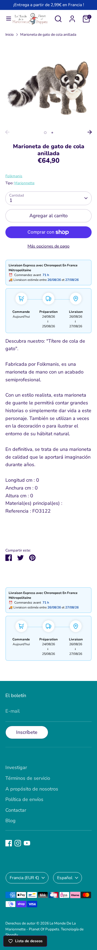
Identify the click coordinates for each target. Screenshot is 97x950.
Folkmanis (13, 176)
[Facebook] (8, 843)
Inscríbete (26, 732)
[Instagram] (18, 843)
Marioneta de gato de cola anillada (48, 34)
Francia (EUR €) (24, 878)
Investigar (16, 767)
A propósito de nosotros (31, 789)
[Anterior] (7, 132)
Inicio (9, 34)
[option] (48, 84)
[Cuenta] (72, 17)
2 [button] (52, 132)
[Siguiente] (90, 132)
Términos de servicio (27, 778)
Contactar (15, 810)
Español (64, 878)
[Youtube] (27, 843)
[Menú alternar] (6, 18)
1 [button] (45, 132)
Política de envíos (24, 799)
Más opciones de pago (48, 246)
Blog (10, 820)
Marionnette (24, 183)
